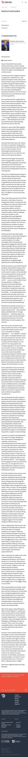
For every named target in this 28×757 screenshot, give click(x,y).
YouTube (18, 727)
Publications (4, 7)
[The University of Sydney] (16, 741)
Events (17, 700)
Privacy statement (5, 748)
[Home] (2, 2)
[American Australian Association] (5, 741)
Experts (17, 704)
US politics (4, 21)
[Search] (22, 2)
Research (18, 697)
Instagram (18, 726)
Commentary (13, 7)
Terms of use (4, 749)
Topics (17, 695)
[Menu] (26, 2)
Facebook (18, 722)
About (17, 702)
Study (17, 698)
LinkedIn (18, 724)
